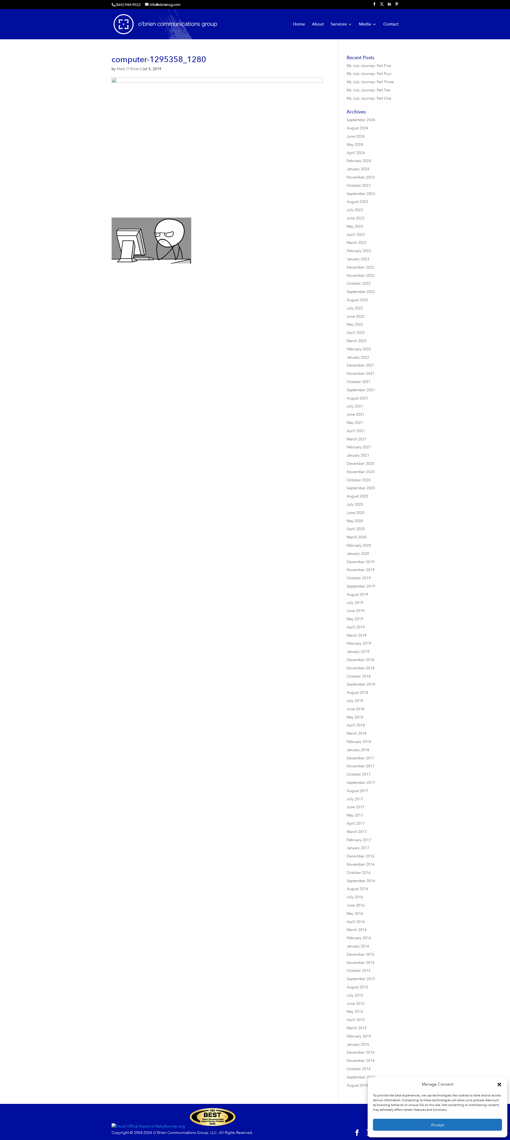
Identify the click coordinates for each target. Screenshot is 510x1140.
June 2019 (355, 611)
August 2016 (357, 889)
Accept (437, 1124)
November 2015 (361, 962)
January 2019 (358, 651)
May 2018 (355, 717)
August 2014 (357, 1085)
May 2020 (355, 521)
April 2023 (356, 234)
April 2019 (356, 627)
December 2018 (360, 660)
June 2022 (355, 316)
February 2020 (359, 545)
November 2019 (361, 570)
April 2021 (356, 431)
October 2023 (359, 185)
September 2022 (361, 292)
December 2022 (360, 267)
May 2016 (355, 913)
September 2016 (361, 881)
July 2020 (355, 504)
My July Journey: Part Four (369, 73)
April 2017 (356, 823)
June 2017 (355, 807)
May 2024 (355, 144)
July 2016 (355, 897)
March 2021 (357, 439)
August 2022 (357, 300)
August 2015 (357, 987)
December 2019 (360, 562)
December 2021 (360, 365)
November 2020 (361, 472)
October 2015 (359, 970)
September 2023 (361, 194)
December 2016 (360, 856)
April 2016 (356, 922)
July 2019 (355, 603)
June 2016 (355, 905)
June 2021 (355, 414)
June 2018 (355, 709)
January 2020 (358, 553)
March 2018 (357, 733)
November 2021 (361, 373)
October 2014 (359, 1069)
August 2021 (357, 398)
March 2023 (357, 242)
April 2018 (356, 725)
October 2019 (359, 578)
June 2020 (355, 513)
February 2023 (359, 251)
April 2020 (356, 529)
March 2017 (357, 832)
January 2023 (358, 259)
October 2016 (359, 872)
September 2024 (361, 120)
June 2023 (355, 218)
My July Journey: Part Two (369, 90)
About (318, 24)
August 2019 (357, 594)
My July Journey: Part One (369, 98)
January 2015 (358, 1044)
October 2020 (359, 480)
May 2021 (355, 422)
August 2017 (357, 791)
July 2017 (355, 799)
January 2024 (358, 169)
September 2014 (361, 1077)
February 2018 (359, 741)
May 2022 (355, 324)
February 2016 (359, 938)
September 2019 (361, 586)
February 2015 (359, 1036)
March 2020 (357, 537)
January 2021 (358, 455)
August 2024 (357, 128)
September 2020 (361, 488)
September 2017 (361, 782)
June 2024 (355, 136)
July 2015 (355, 995)
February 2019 (359, 643)
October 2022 (359, 283)
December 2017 (360, 758)
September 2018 (361, 684)
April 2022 (356, 332)
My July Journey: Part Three (370, 82)
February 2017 (359, 840)
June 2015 (355, 1003)
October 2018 (359, 676)
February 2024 (359, 161)
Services (339, 24)
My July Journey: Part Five (369, 65)
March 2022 (357, 341)
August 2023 (357, 201)
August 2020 (357, 496)
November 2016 (361, 864)
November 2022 (361, 275)
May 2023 (355, 226)
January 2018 (358, 750)
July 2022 (355, 308)
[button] (499, 1084)
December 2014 (360, 1052)
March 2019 (357, 635)
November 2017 (361, 766)
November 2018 (361, 668)
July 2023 (355, 210)
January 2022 (358, 357)
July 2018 (355, 701)
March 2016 (357, 930)
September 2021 (361, 390)
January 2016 (358, 946)
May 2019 (355, 619)
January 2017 (358, 848)
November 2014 (361, 1060)
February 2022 (359, 349)
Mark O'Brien (128, 69)
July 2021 (355, 406)
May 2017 (355, 815)
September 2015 (361, 979)
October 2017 (359, 774)
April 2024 (356, 153)
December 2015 (360, 954)
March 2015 (357, 1028)
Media (365, 24)
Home (299, 24)
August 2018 (357, 692)
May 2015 (355, 1011)
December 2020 (360, 463)
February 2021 (359, 447)
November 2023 (361, 177)
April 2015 (356, 1020)
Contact (390, 24)
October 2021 (359, 382)
